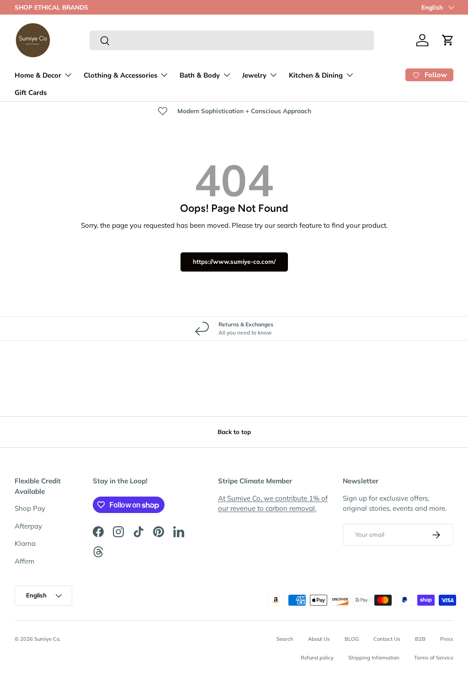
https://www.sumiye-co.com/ (234, 261)
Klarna (25, 543)
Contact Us (386, 639)
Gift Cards (31, 92)
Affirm (24, 561)
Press (446, 639)
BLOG (352, 639)
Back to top (234, 431)
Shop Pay (30, 508)
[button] (448, 40)
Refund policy (317, 657)
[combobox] (232, 40)
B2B (420, 639)
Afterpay (28, 526)
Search (285, 639)
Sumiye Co (46, 639)
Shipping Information (373, 657)
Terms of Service (433, 657)
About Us (319, 639)
